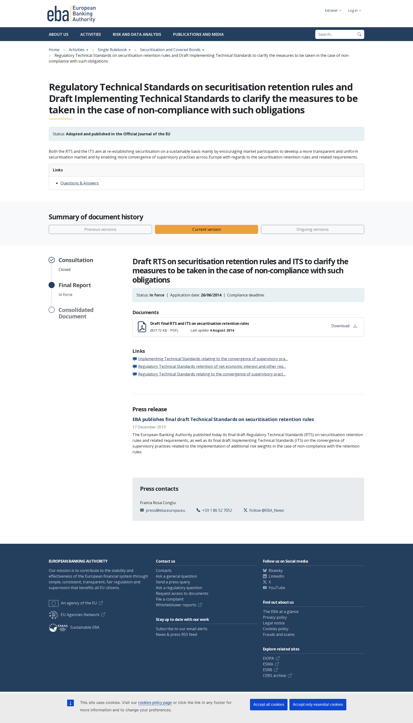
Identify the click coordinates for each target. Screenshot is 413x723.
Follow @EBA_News (266, 510)
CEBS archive (274, 675)
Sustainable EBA (84, 627)
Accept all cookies (268, 704)
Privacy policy (275, 617)
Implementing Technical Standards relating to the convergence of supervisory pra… (213, 358)
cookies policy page (155, 703)
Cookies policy (275, 628)
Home (54, 49)
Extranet (331, 10)
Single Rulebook (112, 49)
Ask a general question (176, 576)
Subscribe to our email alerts (181, 628)
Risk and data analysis (137, 34)
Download (340, 325)
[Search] (359, 34)
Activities (90, 34)
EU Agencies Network (80, 614)
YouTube (277, 587)
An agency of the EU (79, 603)
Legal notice (274, 623)
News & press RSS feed (176, 634)
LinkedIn (276, 576)
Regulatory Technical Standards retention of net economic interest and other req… (212, 366)
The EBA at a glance (281, 611)
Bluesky (276, 570)
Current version (206, 229)
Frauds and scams (279, 634)
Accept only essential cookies (318, 704)
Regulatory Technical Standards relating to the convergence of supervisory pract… (212, 374)
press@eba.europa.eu (165, 510)
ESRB (267, 669)
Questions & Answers (79, 183)
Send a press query (173, 582)
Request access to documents (182, 593)
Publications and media (198, 34)
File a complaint (170, 599)
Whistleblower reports (176, 604)
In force (75, 289)
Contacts (164, 570)
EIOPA (268, 658)
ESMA (268, 664)
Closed (76, 264)
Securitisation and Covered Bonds (170, 49)
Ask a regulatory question (179, 587)
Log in (353, 10)
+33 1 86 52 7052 (217, 510)
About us (58, 34)
